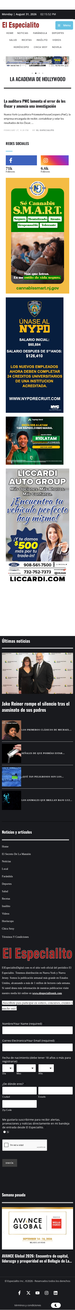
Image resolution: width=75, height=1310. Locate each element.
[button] (4, 60)
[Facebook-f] (19, 1293)
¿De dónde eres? (12, 1084)
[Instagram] (46, 1293)
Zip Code (7, 1110)
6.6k (44, 168)
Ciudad (6, 1096)
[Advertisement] (37, 609)
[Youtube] (37, 1293)
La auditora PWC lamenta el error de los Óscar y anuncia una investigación (34, 103)
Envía (10, 1163)
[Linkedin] (55, 1293)
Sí (8, 1132)
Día (4, 1073)
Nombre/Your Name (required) (22, 1023)
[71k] (21, 160)
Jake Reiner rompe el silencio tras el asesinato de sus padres (36, 706)
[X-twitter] (28, 1293)
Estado (42, 1096)
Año (40, 1073)
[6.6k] (55, 160)
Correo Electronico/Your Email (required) (28, 1040)
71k (9, 168)
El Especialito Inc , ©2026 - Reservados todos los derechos (37, 1281)
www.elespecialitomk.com (47, 993)
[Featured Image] (37, 673)
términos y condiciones (27, 1305)
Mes (19, 1073)
